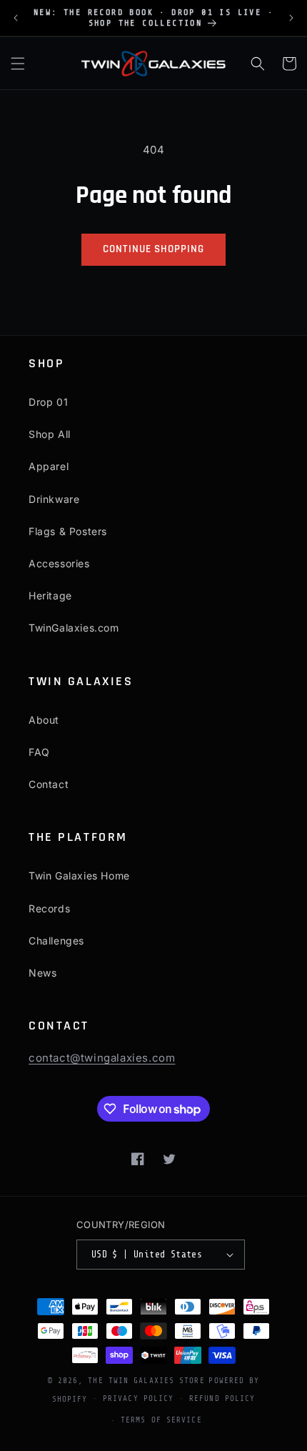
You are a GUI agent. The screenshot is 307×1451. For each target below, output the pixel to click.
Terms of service (161, 1420)
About (44, 720)
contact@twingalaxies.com (102, 1057)
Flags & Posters (68, 531)
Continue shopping (153, 249)
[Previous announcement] (15, 18)
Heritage (50, 595)
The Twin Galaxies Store (146, 1380)
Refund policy (222, 1398)
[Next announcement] (291, 18)
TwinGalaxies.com (74, 628)
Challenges (56, 940)
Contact (49, 784)
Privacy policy (138, 1398)
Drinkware (54, 499)
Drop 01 (48, 402)
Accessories (59, 563)
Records (49, 908)
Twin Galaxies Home (79, 875)
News (42, 973)
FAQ (39, 752)
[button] (18, 63)
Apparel (49, 466)
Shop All (50, 434)
